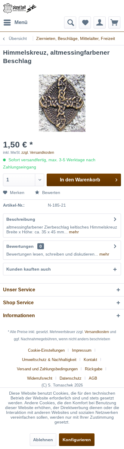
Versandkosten (97, 332)
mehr (73, 231)
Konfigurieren (77, 439)
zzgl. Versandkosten (37, 152)
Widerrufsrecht (39, 378)
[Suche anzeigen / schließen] (70, 23)
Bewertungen (20, 246)
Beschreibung (20, 219)
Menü (20, 22)
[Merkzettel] (85, 23)
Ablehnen (43, 439)
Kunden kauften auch (28, 269)
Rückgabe (93, 369)
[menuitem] (15, 23)
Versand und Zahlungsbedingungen (47, 369)
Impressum (81, 350)
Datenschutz (71, 378)
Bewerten (50, 192)
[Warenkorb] (114, 23)
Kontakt (90, 359)
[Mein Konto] (100, 23)
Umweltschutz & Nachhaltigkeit (49, 359)
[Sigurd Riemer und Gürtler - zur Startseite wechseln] (20, 8)
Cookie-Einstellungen (46, 350)
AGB (93, 378)
